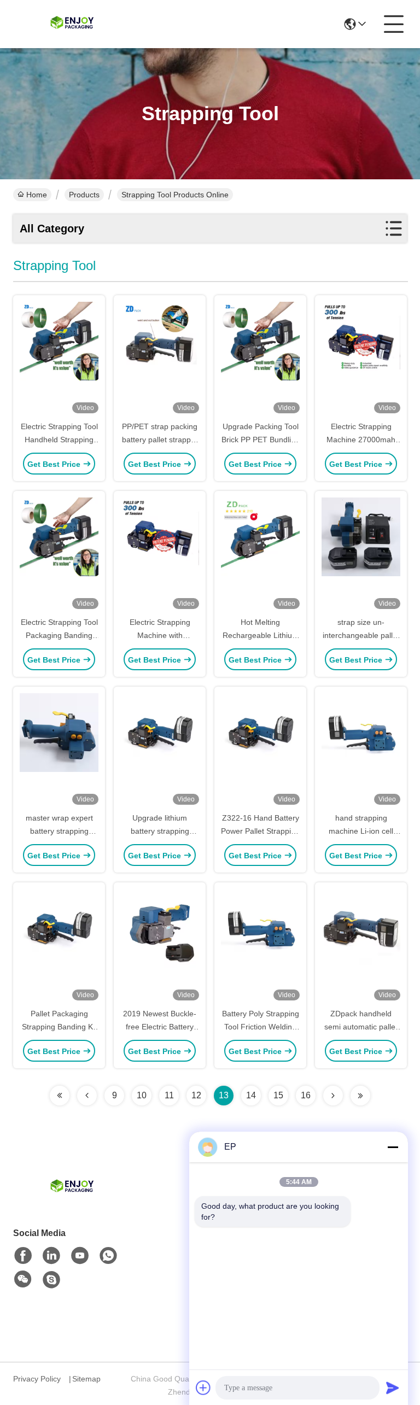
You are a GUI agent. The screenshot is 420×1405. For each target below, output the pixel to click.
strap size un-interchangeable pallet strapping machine (361, 635)
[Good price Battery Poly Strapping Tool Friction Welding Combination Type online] (260, 946)
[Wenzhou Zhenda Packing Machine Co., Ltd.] (73, 24)
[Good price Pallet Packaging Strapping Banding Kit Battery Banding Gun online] (59, 946)
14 (251, 1095)
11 (169, 1095)
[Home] (73, 1200)
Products (84, 194)
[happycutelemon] (51, 1279)
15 (278, 1095)
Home (36, 194)
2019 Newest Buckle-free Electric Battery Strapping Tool (159, 1026)
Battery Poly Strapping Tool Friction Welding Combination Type (260, 1026)
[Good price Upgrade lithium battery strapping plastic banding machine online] (159, 750)
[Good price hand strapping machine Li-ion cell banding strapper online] (361, 750)
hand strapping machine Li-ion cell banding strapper (361, 830)
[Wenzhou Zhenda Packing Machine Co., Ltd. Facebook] (23, 1255)
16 (306, 1095)
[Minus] (392, 1147)
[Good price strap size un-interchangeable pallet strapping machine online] (361, 554)
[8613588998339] (108, 1255)
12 (196, 1095)
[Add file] (203, 1387)
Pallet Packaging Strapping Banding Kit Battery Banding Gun (59, 1026)
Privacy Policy (37, 1378)
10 (142, 1095)
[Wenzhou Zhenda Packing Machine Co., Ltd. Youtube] (80, 1255)
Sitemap (86, 1378)
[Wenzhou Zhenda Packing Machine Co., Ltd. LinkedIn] (51, 1255)
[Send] (392, 1387)
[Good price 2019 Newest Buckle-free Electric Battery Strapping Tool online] (159, 946)
